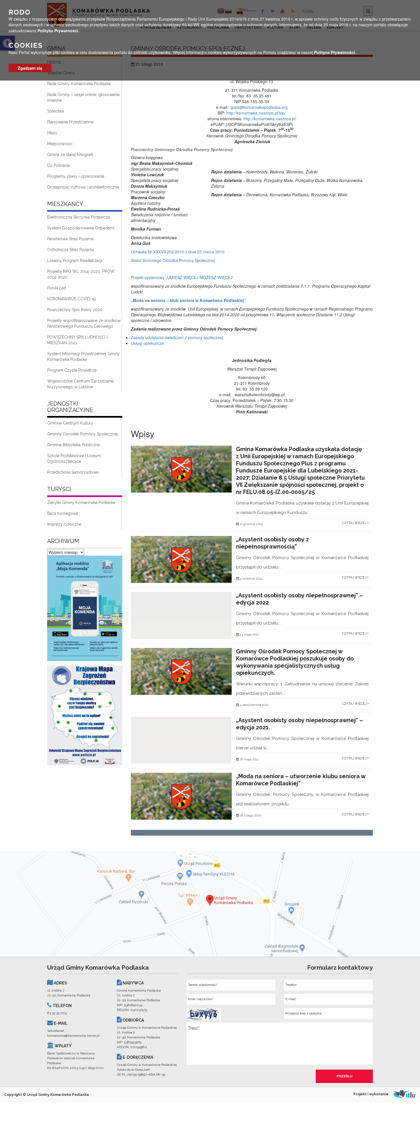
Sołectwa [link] (55, 111)
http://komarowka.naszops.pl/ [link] (269, 118)
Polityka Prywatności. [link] (58, 30)
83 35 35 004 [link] (57, 1013)
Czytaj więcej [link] (354, 523)
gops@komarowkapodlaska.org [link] (259, 107)
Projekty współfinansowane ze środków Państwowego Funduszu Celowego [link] (84, 323)
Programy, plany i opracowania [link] (75, 176)
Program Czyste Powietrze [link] (72, 370)
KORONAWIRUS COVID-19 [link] (71, 299)
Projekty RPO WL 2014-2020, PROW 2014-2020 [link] (81, 274)
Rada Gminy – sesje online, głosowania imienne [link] (83, 97)
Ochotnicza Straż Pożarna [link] (70, 249)
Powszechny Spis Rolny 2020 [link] (75, 309)
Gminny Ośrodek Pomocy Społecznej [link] (82, 434)
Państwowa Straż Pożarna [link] (70, 239)
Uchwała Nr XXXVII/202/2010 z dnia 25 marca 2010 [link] (178, 252)
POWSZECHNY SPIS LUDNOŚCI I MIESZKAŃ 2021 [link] (77, 340)
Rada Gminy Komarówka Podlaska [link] (79, 83)
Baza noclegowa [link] (62, 513)
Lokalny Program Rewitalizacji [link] (74, 260)
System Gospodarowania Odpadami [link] (80, 228)
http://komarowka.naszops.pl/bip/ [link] (256, 113)
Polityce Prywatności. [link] (335, 52)
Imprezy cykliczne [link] (64, 524)
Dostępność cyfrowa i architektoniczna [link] (83, 187)
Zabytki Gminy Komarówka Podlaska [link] (81, 502)
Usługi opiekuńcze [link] (147, 343)
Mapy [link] (52, 133)
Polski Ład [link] (56, 288)
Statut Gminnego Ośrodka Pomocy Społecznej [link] (173, 260)
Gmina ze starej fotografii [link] (70, 154)
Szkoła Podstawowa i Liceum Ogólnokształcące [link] (74, 458)
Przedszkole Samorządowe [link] (73, 472)
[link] (84, 610)
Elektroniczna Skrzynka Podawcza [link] (78, 217)
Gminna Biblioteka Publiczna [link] (73, 445)
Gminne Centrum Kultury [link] (70, 423)
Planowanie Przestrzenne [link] (70, 122)
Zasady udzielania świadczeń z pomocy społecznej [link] (177, 337)
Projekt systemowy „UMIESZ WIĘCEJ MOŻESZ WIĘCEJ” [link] (182, 277)
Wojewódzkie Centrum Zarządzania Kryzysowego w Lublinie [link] (80, 384)
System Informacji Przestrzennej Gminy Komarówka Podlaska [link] (83, 356)
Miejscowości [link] (59, 143)
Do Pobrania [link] (58, 165)
